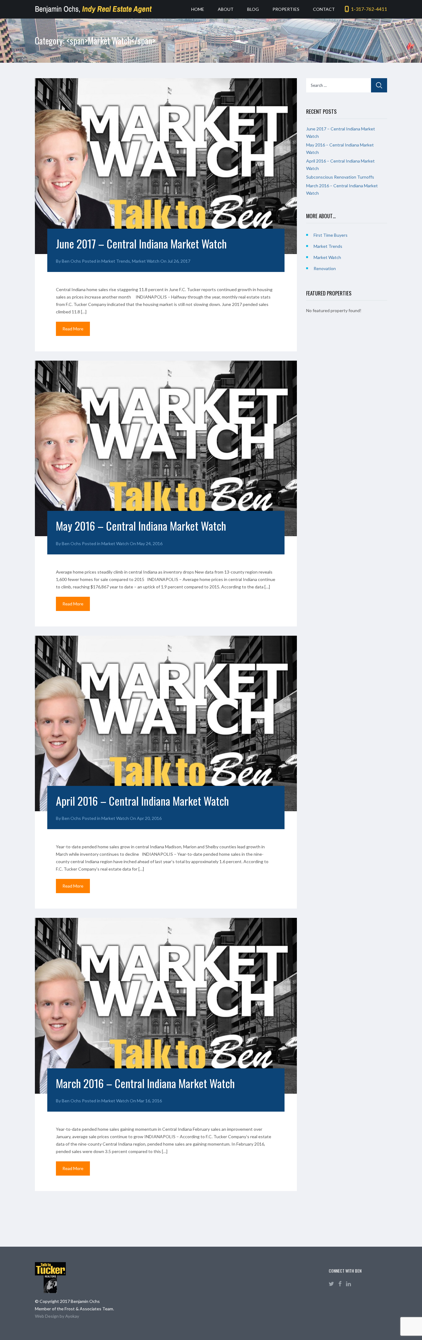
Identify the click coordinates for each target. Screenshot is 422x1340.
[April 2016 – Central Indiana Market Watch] (166, 723)
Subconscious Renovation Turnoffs (340, 177)
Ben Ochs (71, 261)
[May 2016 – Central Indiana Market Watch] (166, 448)
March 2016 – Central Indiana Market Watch (145, 1083)
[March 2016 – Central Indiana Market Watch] (166, 1005)
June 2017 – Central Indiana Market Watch (141, 243)
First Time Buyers (331, 235)
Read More (72, 328)
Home (197, 9)
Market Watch (145, 261)
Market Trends (115, 261)
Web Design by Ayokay (57, 1316)
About (226, 9)
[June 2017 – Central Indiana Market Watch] (166, 166)
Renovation (325, 268)
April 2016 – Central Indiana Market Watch (142, 800)
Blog (253, 9)
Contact (324, 9)
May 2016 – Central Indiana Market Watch (141, 525)
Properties (285, 9)
